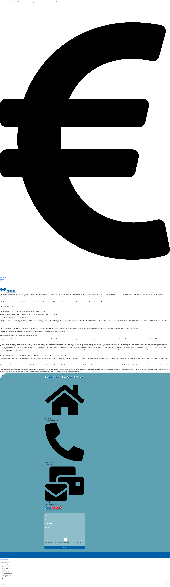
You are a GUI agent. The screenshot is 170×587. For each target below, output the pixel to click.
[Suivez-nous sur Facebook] (50, 507)
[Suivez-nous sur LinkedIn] (46, 507)
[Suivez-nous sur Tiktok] (53, 507)
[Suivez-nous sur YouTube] (60, 507)
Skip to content (4, 559)
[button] (4, 2)
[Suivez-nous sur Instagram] (57, 507)
